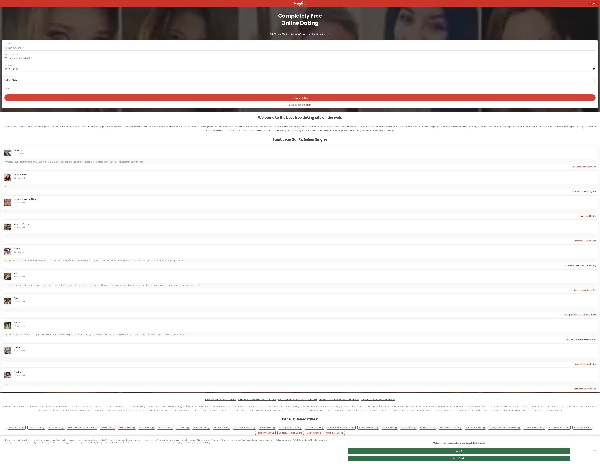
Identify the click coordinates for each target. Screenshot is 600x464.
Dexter (18, 347)
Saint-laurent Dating (534, 427)
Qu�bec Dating (427, 427)
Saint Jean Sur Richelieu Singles (427, 406)
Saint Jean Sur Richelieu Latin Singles (284, 406)
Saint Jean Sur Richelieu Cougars (362, 406)
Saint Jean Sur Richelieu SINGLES (220, 399)
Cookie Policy (205, 443)
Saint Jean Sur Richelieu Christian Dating (125, 406)
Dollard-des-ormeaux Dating (82, 427)
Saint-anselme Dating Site (585, 389)
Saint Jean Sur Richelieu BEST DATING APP (297, 399)
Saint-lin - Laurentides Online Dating (580, 265)
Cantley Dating (56, 427)
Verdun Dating (314, 433)
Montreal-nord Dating (244, 427)
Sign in (593, 3)
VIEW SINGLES (300, 97)
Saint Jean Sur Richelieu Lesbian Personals (148, 410)
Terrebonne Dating (265, 433)
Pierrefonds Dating (314, 427)
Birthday (8, 65)
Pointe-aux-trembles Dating (341, 427)
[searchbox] (298, 58)
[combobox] (300, 48)
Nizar (17, 298)
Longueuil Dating (201, 427)
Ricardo (18, 150)
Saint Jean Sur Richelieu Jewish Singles (268, 410)
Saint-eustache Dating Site (584, 191)
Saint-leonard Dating (559, 427)
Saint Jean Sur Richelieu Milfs (467, 410)
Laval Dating (183, 427)
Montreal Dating (221, 427)
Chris (17, 248)
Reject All (459, 451)
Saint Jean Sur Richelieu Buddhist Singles (347, 410)
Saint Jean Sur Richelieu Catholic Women (542, 410)
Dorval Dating (107, 427)
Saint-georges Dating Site (585, 290)
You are (7, 43)
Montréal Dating (267, 427)
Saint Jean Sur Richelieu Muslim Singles (389, 410)
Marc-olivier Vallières (26, 199)
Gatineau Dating (127, 427)
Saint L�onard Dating (450, 427)
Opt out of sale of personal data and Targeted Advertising (459, 443)
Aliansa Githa (21, 224)
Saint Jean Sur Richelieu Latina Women (501, 406)
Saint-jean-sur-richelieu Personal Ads (580, 315)
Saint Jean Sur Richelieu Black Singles (167, 406)
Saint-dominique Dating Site (584, 167)
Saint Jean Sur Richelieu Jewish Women (68, 410)
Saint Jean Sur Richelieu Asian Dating (189, 410)
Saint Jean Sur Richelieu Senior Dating (228, 410)
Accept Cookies (459, 458)
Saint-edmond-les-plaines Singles (581, 339)
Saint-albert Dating (588, 216)
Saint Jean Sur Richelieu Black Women (461, 406)
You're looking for (12, 54)
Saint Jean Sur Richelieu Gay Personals (106, 410)
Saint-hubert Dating (475, 427)
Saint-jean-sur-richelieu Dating (504, 427)
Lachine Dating (146, 427)
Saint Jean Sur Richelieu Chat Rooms (21, 406)
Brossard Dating (16, 427)
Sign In (307, 104)
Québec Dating (408, 427)
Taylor (17, 372)
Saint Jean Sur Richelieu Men (55, 406)
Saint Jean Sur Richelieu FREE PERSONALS (257, 399)
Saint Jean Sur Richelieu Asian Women (206, 406)
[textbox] (299, 47)
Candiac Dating (37, 427)
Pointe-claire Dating (368, 427)
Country (8, 76)
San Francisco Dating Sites (585, 241)
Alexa (17, 322)
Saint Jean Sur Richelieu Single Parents (503, 410)
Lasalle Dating (165, 427)
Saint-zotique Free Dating (585, 364)
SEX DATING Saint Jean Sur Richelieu (378, 399)
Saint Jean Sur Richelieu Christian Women (543, 406)
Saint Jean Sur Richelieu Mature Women (244, 406)
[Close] (595, 449)
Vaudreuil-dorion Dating (290, 433)
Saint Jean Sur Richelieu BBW (395, 406)
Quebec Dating (389, 427)
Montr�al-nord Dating (290, 427)
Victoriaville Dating (334, 433)
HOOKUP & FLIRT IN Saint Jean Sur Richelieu (339, 399)
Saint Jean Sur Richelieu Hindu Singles (306, 410)
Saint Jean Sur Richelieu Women (87, 406)
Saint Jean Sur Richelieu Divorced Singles (431, 410)
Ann (16, 273)
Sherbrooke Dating (582, 427)
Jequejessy (20, 174)
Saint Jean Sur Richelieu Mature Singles (324, 406)
